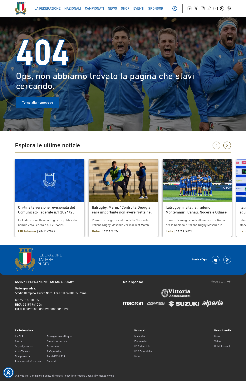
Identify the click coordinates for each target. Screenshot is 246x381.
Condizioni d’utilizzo (41, 375)
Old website (21, 375)
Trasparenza (22, 356)
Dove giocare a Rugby (59, 336)
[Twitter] (196, 8)
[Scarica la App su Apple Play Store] (215, 260)
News (137, 356)
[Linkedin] (222, 8)
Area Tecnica (22, 351)
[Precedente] (216, 145)
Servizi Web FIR (56, 356)
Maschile (139, 336)
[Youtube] (215, 8)
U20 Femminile (143, 351)
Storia (18, 341)
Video (217, 341)
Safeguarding (54, 351)
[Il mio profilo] (175, 8)
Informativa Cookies (83, 375)
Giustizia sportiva (57, 341)
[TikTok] (209, 8)
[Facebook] (189, 8)
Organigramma (23, 346)
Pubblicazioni (222, 346)
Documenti (53, 346)
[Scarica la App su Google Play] (227, 260)
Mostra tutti (218, 281)
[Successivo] (227, 145)
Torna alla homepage (37, 102)
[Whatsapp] (228, 8)
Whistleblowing (105, 375)
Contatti (51, 361)
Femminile (140, 341)
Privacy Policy (62, 375)
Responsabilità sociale (28, 361)
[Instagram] (202, 8)
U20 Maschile (142, 346)
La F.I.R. (19, 336)
